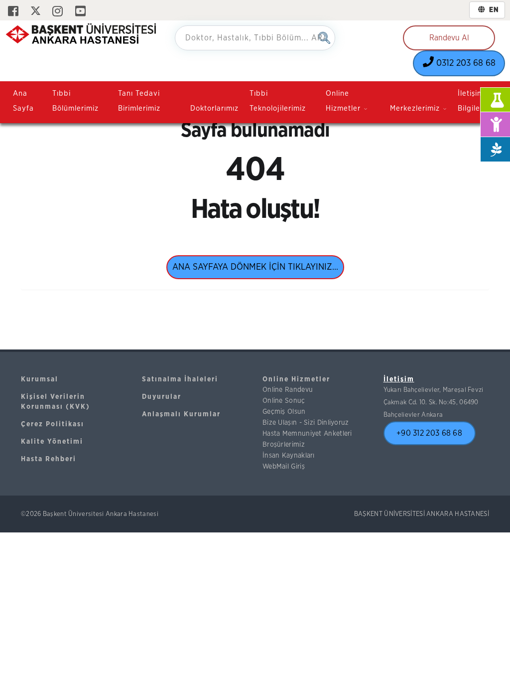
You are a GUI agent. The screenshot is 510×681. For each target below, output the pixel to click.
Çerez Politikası (52, 424)
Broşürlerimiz (283, 444)
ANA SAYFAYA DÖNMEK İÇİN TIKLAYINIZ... (255, 267)
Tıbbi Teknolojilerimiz (278, 101)
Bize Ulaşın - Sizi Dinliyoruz (305, 422)
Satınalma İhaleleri (180, 379)
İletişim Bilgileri (471, 101)
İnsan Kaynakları (288, 455)
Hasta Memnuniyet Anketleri (307, 433)
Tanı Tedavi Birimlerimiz (139, 101)
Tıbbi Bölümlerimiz (75, 101)
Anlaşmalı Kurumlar (181, 414)
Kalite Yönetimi (52, 441)
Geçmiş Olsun (284, 411)
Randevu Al (449, 38)
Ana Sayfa (23, 101)
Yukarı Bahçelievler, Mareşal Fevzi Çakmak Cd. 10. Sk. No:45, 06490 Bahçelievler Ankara (433, 402)
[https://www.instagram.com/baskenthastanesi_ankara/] (57, 12)
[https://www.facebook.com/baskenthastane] (13, 12)
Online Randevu (287, 389)
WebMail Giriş (283, 466)
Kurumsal (39, 379)
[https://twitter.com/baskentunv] (35, 12)
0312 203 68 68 (465, 63)
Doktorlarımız (214, 108)
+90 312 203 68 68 (429, 433)
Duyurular (161, 396)
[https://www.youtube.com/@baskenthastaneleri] (80, 12)
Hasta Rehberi (48, 459)
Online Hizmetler (296, 379)
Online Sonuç (283, 400)
